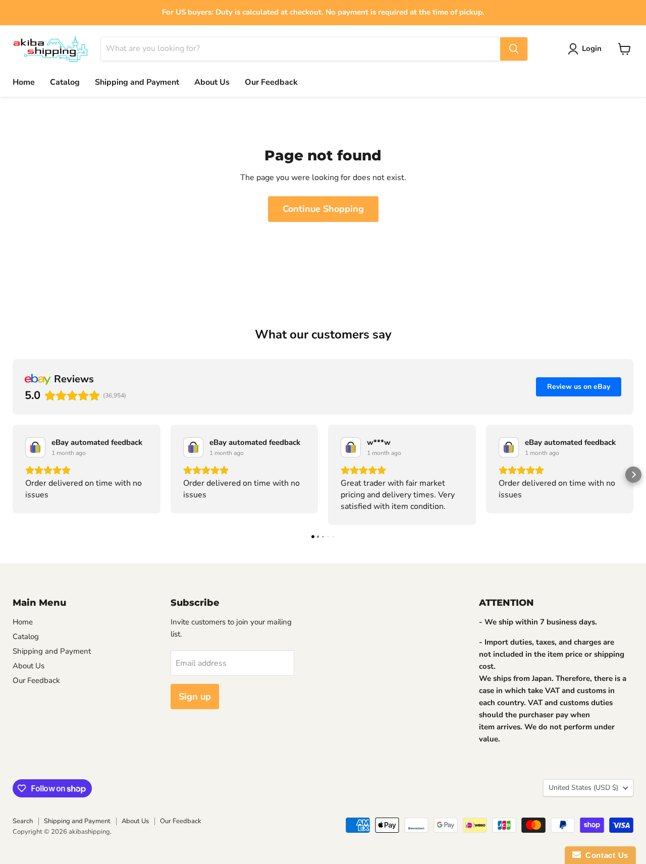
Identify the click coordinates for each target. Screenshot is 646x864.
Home (24, 82)
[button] (13, 475)
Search (23, 821)
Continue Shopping (323, 209)
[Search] (513, 49)
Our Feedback (271, 82)
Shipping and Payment (137, 82)
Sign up (195, 696)
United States (583, 787)
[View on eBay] (35, 447)
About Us (212, 82)
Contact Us (604, 855)
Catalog (65, 82)
